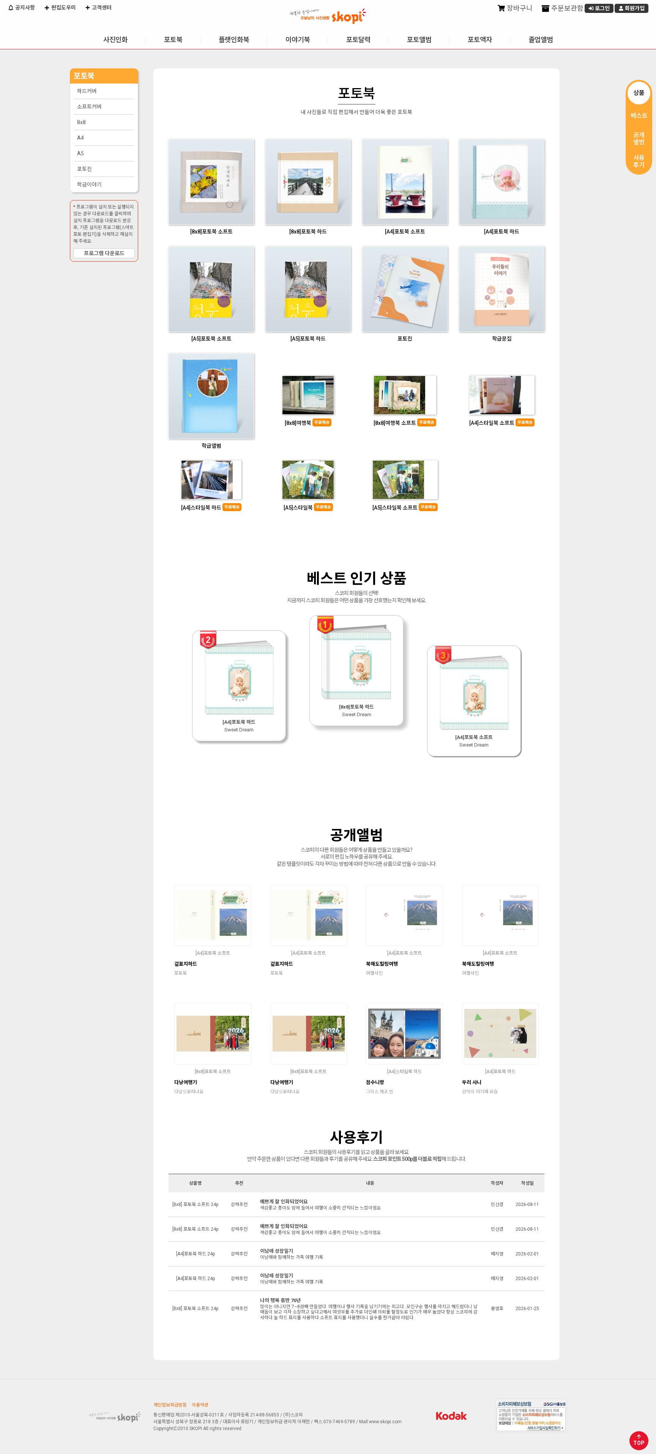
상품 (639, 92)
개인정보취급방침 (170, 1405)
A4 (80, 138)
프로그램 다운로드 (104, 253)
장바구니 (519, 8)
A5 (80, 153)
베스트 (639, 115)
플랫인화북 (234, 40)
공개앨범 (639, 138)
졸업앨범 (540, 40)
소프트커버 (89, 107)
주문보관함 (566, 8)
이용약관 (200, 1405)
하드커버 (87, 91)
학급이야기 (89, 185)
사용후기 (639, 161)
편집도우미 (63, 8)
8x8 (81, 122)
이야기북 (297, 40)
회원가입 (634, 8)
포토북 (173, 40)
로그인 (602, 8)
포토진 (84, 169)
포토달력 (358, 40)
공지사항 (24, 8)
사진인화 (115, 40)
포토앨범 (419, 40)
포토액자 (480, 40)
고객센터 (101, 8)
